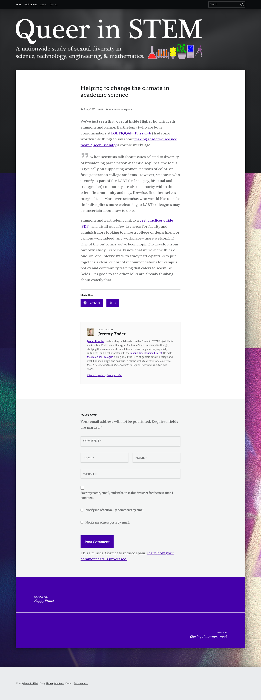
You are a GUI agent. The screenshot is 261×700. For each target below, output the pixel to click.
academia (114, 109)
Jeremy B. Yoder (95, 341)
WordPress (59, 683)
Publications (30, 4)
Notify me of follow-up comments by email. (115, 510)
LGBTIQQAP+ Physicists (131, 133)
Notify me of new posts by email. (107, 522)
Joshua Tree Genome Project (146, 353)
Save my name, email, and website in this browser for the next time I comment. (127, 495)
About (43, 4)
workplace (126, 109)
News (18, 4)
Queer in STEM (30, 683)
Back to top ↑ (81, 683)
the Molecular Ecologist (100, 357)
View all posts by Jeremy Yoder (104, 375)
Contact (54, 4)
